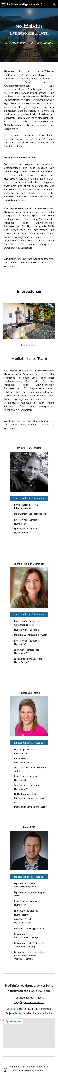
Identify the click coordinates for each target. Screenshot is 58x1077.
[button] (3, 4)
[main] (29, 29)
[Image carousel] (29, 324)
